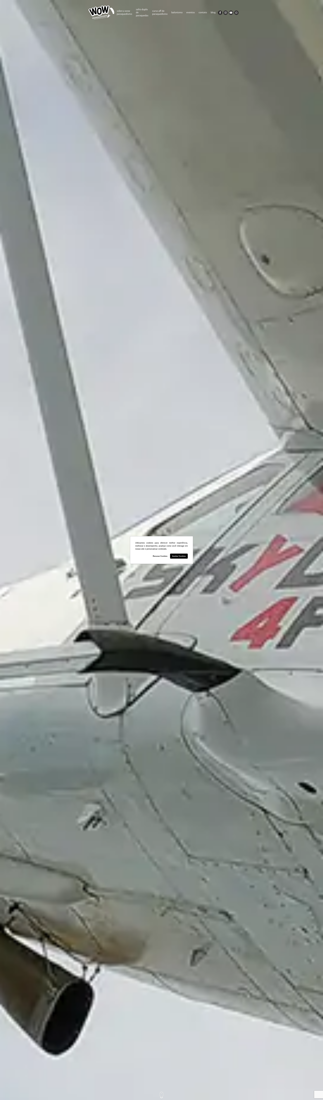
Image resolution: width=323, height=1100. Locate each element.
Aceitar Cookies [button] (179, 556)
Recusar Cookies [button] (160, 556)
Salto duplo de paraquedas (142, 12)
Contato (203, 12)
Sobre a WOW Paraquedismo (124, 12)
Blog (213, 12)
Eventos (190, 12)
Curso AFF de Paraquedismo (160, 12)
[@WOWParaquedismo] (220, 12)
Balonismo (177, 12)
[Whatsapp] (236, 12)
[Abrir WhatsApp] (316, 1093)
